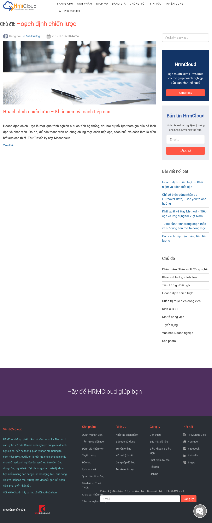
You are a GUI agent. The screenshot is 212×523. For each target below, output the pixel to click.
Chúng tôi (138, 3)
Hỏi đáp (154, 466)
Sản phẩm (84, 3)
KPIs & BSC (170, 309)
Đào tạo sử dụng (125, 441)
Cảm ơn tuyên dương (94, 501)
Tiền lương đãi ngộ (93, 441)
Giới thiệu (155, 434)
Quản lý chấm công (93, 476)
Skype (191, 462)
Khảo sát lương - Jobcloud (180, 277)
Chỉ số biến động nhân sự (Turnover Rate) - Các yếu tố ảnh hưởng (184, 199)
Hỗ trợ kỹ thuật (124, 455)
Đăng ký (185, 150)
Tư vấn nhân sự (125, 469)
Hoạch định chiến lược (46, 23)
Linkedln (193, 455)
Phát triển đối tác (160, 460)
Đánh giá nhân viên (93, 448)
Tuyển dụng (174, 3)
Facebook (194, 448)
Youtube (193, 441)
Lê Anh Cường (31, 36)
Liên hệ (154, 473)
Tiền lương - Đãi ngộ (176, 285)
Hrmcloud (10, 2)
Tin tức (155, 3)
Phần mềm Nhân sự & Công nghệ (184, 269)
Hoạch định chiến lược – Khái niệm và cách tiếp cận (56, 112)
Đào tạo (86, 462)
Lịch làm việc (89, 469)
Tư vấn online (123, 448)
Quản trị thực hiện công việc (181, 301)
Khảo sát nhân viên (93, 494)
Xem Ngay (185, 92)
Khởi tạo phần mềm (127, 434)
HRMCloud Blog (197, 434)
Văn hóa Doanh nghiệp (177, 333)
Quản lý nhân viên (92, 434)
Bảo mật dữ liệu (159, 441)
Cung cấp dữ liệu (125, 462)
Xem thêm (9, 145)
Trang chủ (65, 3)
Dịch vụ (102, 3)
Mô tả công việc (173, 317)
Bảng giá (119, 3)
